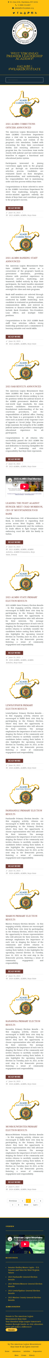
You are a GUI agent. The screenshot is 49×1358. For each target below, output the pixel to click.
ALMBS (23, 215)
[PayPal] (28, 12)
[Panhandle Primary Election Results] (24, 790)
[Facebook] (17, 12)
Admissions (16, 1351)
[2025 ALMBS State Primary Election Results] (24, 577)
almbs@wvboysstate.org (24, 8)
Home (7, 1351)
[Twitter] (13, 12)
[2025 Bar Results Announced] (24, 366)
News (16, 1355)
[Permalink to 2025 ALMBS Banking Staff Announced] (24, 238)
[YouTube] (24, 12)
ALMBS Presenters (22, 552)
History (32, 1355)
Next (26, 1205)
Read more (14, 208)
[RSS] (35, 12)
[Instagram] (32, 12)
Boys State (32, 215)
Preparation (37, 1351)
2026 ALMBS (14, 660)
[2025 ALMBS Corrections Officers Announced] (24, 104)
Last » (35, 1205)
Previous (13, 1201)
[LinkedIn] (21, 12)
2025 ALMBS (14, 215)
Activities (26, 1351)
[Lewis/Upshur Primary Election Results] (24, 685)
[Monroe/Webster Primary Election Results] (24, 1107)
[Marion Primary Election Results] (24, 896)
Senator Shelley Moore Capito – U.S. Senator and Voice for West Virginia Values (23, 1270)
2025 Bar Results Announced (23, 386)
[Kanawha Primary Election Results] (24, 1001)
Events (14, 555)
